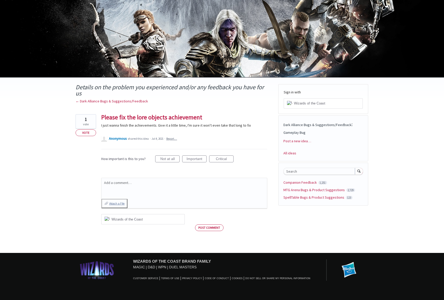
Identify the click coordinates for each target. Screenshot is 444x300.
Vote (85, 133)
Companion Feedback (300, 182)
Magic (139, 267)
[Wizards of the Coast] (96, 270)
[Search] (359, 171)
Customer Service (145, 278)
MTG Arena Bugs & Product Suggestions (314, 190)
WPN (162, 267)
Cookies (237, 278)
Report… (171, 138)
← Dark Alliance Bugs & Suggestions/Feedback (112, 101)
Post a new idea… (297, 141)
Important (197, 159)
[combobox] (320, 171)
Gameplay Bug (294, 132)
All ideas (289, 153)
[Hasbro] (349, 270)
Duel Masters (183, 267)
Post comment (209, 228)
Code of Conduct (217, 278)
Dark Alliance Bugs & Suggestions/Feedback (317, 124)
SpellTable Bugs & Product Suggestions (314, 197)
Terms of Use (170, 278)
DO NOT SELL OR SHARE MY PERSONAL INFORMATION (277, 278)
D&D (151, 267)
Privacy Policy (192, 278)
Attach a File (117, 203)
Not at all (170, 159)
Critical (225, 159)
